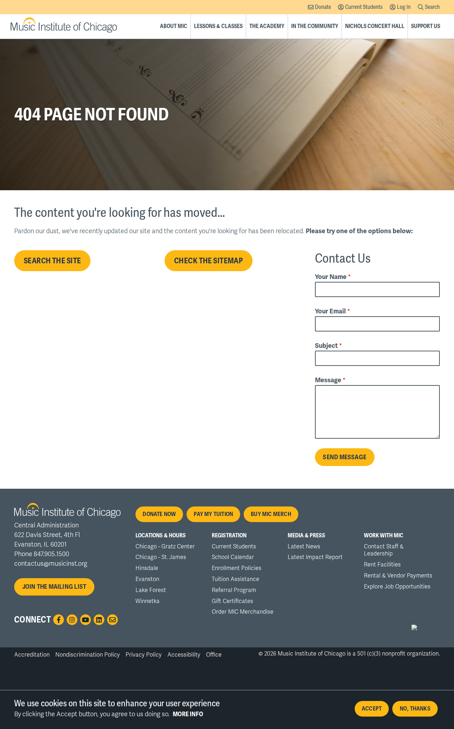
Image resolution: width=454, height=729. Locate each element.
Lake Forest (150, 590)
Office (214, 654)
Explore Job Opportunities (397, 586)
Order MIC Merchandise (242, 611)
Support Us (425, 26)
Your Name (331, 277)
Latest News (304, 546)
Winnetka (147, 601)
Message (328, 380)
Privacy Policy (144, 654)
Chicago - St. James (160, 557)
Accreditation (32, 654)
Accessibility (183, 654)
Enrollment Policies (236, 568)
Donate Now (159, 514)
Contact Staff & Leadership (384, 550)
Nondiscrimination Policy (87, 654)
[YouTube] (85, 619)
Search (432, 7)
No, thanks (415, 708)
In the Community (314, 26)
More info (188, 714)
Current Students (364, 7)
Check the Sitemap (208, 261)
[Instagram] (72, 619)
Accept (372, 708)
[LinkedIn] (99, 619)
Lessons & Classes (218, 26)
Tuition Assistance (235, 579)
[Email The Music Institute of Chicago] (112, 619)
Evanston (147, 579)
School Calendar (233, 557)
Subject (326, 346)
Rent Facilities (382, 564)
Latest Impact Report (315, 557)
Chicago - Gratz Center (165, 546)
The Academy (266, 26)
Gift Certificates (232, 601)
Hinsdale (146, 568)
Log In (404, 7)
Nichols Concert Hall (374, 26)
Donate (323, 7)
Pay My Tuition (213, 514)
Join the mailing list (54, 587)
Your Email (330, 311)
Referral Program (234, 590)
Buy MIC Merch (271, 514)
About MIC (173, 26)
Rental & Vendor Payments (398, 575)
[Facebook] (58, 619)
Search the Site (52, 261)
